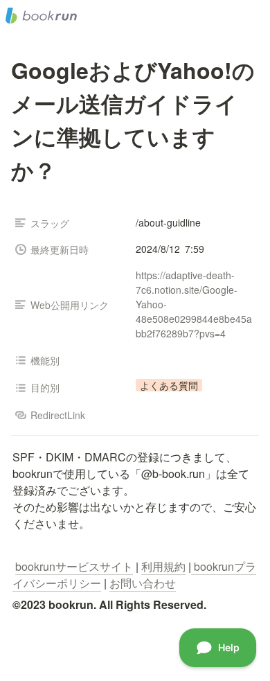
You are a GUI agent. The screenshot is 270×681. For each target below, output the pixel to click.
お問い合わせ (142, 583)
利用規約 (163, 566)
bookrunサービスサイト (74, 566)
